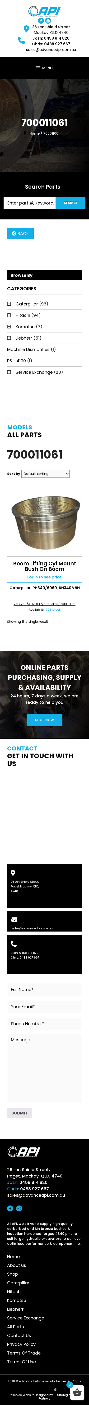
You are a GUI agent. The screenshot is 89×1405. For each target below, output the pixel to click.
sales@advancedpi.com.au (51, 49)
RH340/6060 (45, 588)
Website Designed (36, 1395)
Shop (12, 1274)
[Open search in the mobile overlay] (44, 203)
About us (16, 1265)
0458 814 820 (28, 953)
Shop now (44, 720)
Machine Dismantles (28, 349)
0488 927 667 (29, 957)
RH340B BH (69, 588)
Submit (19, 1113)
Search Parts (42, 187)
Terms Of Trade (24, 1353)
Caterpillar (27, 304)
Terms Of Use (21, 1362)
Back (22, 233)
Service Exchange (34, 372)
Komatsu (25, 327)
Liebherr (24, 338)
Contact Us (19, 1335)
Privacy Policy (21, 1344)
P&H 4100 (16, 361)
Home (34, 133)
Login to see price (44, 577)
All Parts (15, 1327)
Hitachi (23, 315)
